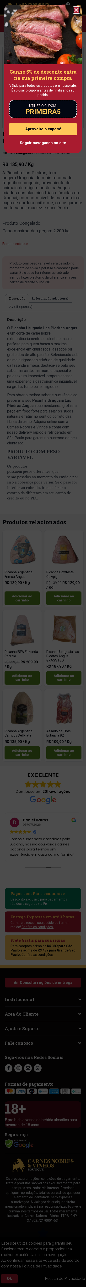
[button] (76, 10)
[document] (43, 643)
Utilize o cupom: (43, 106)
